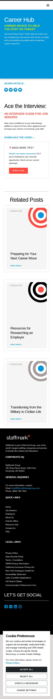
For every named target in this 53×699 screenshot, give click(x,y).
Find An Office (12, 521)
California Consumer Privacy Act (20, 567)
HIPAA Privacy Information (17, 563)
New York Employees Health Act (20, 571)
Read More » (16, 266)
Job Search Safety (14, 581)
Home (8, 507)
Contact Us (10, 528)
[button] (48, 5)
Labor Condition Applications (18, 578)
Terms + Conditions (14, 560)
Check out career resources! (22, 153)
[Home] (12, 5)
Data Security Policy (14, 556)
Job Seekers (11, 510)
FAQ (7, 531)
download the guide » (19, 137)
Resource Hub (12, 524)
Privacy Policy (12, 553)
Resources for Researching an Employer (21, 332)
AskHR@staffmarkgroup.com (26, 488)
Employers (10, 514)
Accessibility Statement (16, 574)
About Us (10, 517)
